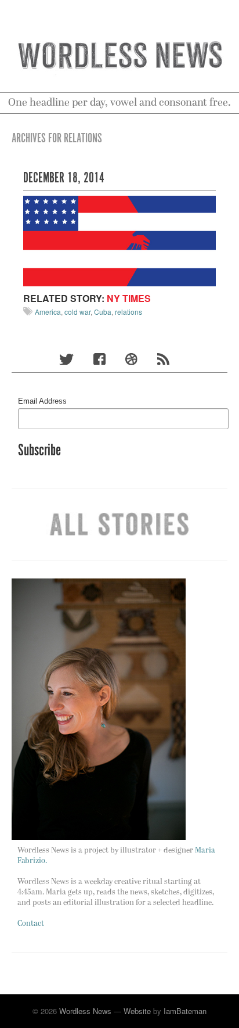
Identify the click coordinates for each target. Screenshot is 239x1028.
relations (128, 312)
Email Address (42, 401)
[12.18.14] (119, 239)
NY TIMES (129, 298)
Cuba (102, 312)
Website (137, 1010)
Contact (30, 923)
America (48, 312)
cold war (77, 312)
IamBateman (185, 1010)
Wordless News (85, 1010)
